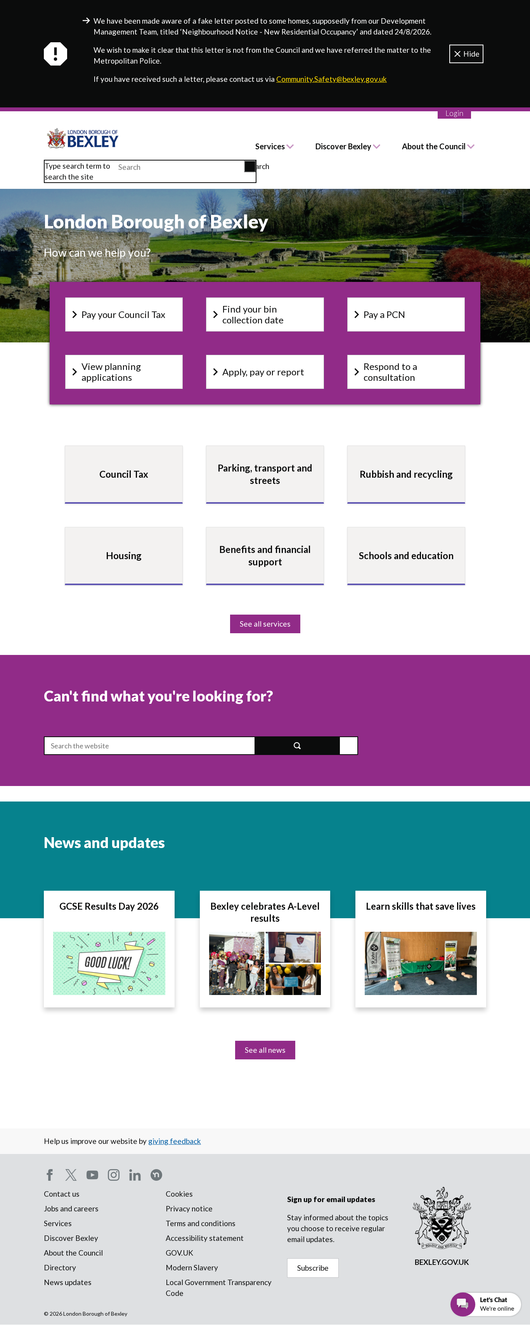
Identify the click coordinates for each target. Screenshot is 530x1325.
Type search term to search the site (77, 171)
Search (251, 166)
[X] (71, 1175)
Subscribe (313, 1267)
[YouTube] (92, 1175)
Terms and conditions (201, 1223)
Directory (60, 1267)
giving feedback (174, 1141)
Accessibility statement (205, 1237)
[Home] (83, 138)
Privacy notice (189, 1208)
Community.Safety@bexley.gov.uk (331, 78)
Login (454, 113)
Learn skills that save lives (421, 906)
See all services (265, 623)
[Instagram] (114, 1175)
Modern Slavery (192, 1267)
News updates (68, 1282)
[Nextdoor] (156, 1175)
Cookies (179, 1193)
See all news (265, 1049)
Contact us (62, 1193)
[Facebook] (49, 1175)
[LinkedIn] (135, 1175)
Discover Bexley (343, 146)
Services (270, 146)
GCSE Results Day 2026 (109, 906)
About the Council (434, 146)
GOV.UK (179, 1252)
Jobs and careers (71, 1208)
